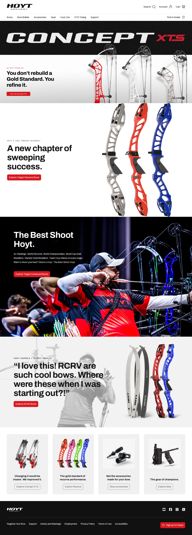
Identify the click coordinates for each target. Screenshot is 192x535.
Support (95, 17)
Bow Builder (23, 17)
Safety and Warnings (50, 524)
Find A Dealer (173, 17)
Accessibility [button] (121, 524)
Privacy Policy (88, 524)
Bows (10, 17)
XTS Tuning (80, 17)
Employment (71, 524)
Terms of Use (105, 524)
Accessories (40, 17)
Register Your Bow (16, 524)
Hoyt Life (65, 17)
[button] (180, 7)
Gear (53, 17)
